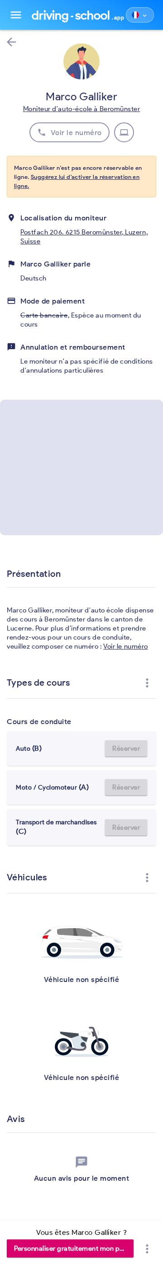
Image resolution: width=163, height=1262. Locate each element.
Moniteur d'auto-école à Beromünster (81, 109)
